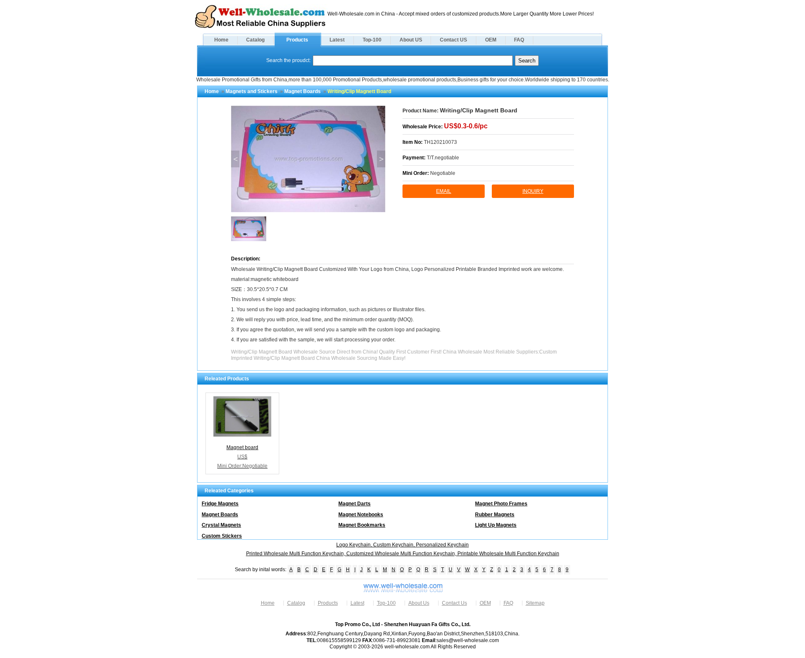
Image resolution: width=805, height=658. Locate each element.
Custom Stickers (222, 536)
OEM (490, 40)
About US (411, 40)
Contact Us (454, 603)
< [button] (235, 159)
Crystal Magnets (221, 525)
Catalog (255, 40)
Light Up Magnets (496, 525)
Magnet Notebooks (360, 515)
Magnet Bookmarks (361, 525)
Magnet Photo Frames (501, 504)
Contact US (453, 40)
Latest (337, 40)
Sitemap (535, 603)
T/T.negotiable (443, 158)
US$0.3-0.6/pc (466, 126)
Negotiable (442, 173)
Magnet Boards (302, 91)
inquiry (532, 191)
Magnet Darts (354, 504)
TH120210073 (440, 142)
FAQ (519, 40)
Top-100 (372, 40)
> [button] (381, 159)
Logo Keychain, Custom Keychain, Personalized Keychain (402, 545)
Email (443, 191)
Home (221, 40)
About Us (418, 603)
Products (297, 40)
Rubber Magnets (494, 515)
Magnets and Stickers (252, 91)
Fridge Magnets (220, 504)
